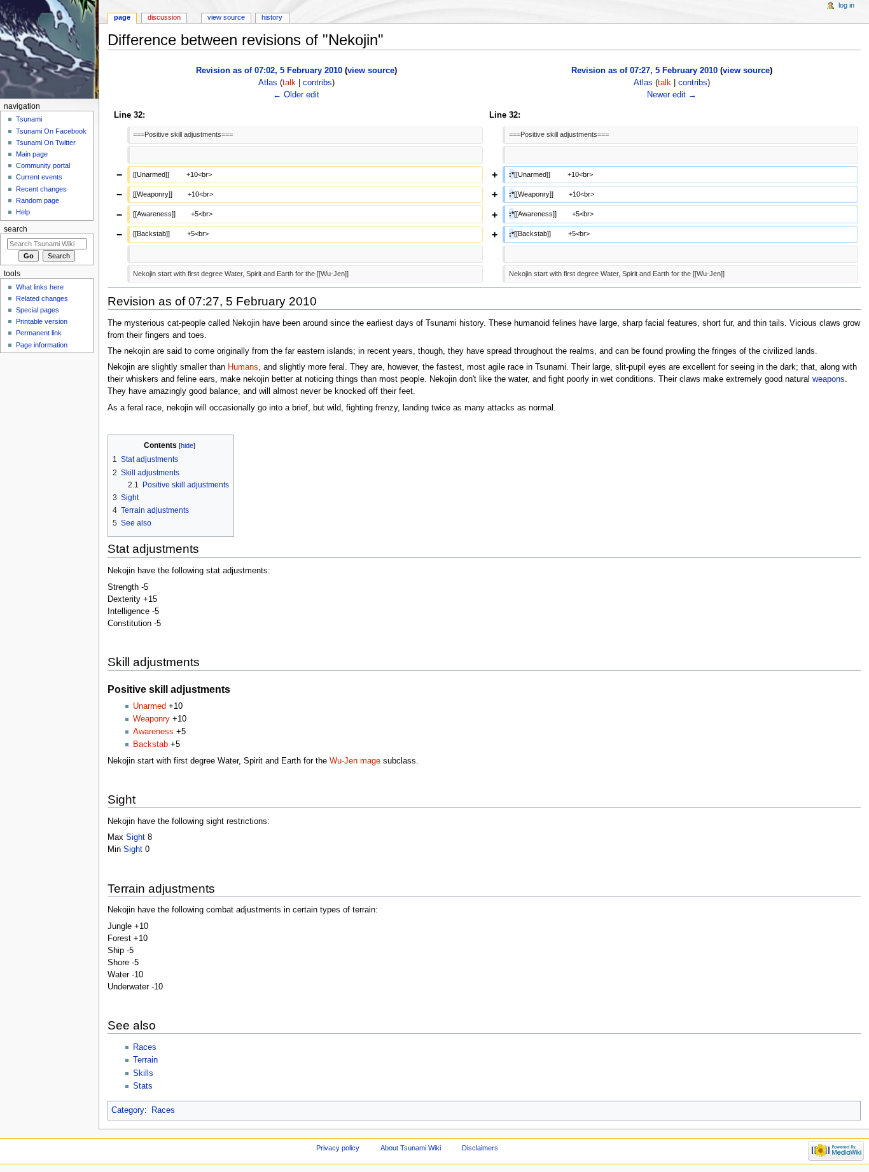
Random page (37, 200)
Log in (846, 5)
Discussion (164, 17)
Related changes (42, 298)
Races (144, 1047)
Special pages (37, 310)
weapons (828, 379)
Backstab (150, 744)
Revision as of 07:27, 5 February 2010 (644, 70)
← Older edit (296, 94)
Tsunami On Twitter (46, 142)
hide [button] (187, 445)
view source (370, 70)
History (271, 17)
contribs (317, 82)
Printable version (41, 321)
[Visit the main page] (49, 49)
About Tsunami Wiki (410, 1148)
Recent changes (41, 189)
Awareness (153, 731)
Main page (32, 154)
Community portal (43, 165)
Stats (143, 1086)
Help (23, 212)
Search (15, 229)
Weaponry (151, 719)
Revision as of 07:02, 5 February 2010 (269, 70)
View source (226, 17)
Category (127, 1110)
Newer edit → (672, 94)
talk (289, 82)
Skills (143, 1073)
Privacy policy (337, 1148)
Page (122, 17)
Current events (39, 177)
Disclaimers (480, 1148)
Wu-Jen (344, 761)
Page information (41, 345)
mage (370, 761)
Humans (243, 367)
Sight (135, 837)
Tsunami (29, 119)
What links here (40, 287)
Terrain (145, 1060)
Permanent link (39, 333)
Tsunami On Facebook (51, 131)
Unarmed (149, 706)
